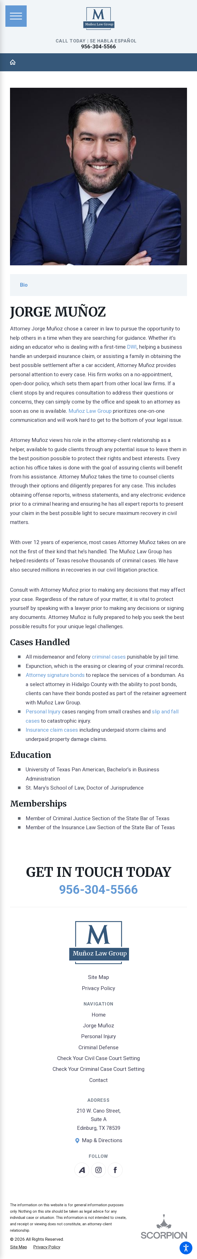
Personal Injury (43, 712)
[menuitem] (98, 1014)
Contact (98, 1080)
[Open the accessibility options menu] (186, 1247)
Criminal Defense (98, 1047)
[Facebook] (115, 1169)
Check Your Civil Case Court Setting (98, 1058)
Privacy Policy (98, 988)
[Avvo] (81, 1169)
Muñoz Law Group (90, 411)
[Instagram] (98, 1169)
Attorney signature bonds (55, 675)
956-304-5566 (98, 46)
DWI (132, 347)
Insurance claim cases (52, 730)
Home (99, 1015)
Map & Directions (102, 1140)
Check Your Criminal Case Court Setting (98, 1069)
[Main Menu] (16, 16)
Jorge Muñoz (98, 1025)
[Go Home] (15, 62)
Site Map (98, 977)
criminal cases (109, 657)
